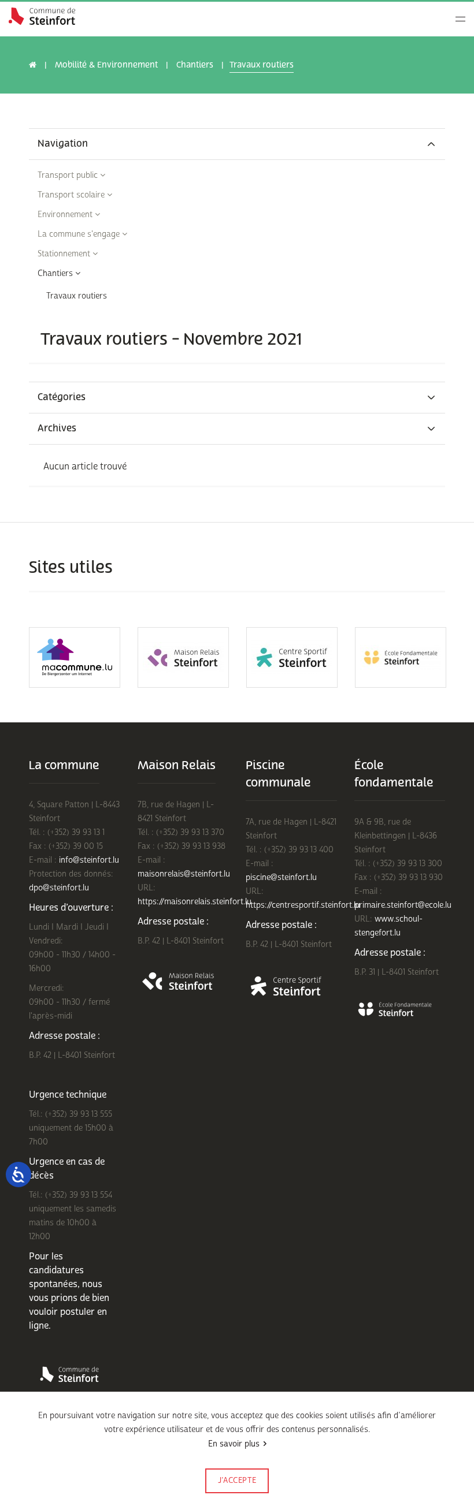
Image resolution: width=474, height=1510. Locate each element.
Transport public (69, 175)
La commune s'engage (80, 234)
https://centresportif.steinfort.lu (303, 905)
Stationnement (65, 254)
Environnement (66, 214)
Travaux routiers (76, 296)
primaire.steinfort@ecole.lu (402, 905)
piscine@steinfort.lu (281, 877)
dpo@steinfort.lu (59, 888)
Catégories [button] (62, 397)
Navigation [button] (63, 144)
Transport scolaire (72, 195)
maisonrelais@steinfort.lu (184, 874)
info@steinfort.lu (89, 860)
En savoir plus (234, 1444)
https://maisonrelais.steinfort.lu (194, 902)
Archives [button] (57, 428)
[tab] (237, 144)
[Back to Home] (42, 16)
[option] (74, 657)
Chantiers (194, 65)
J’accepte (237, 1480)
